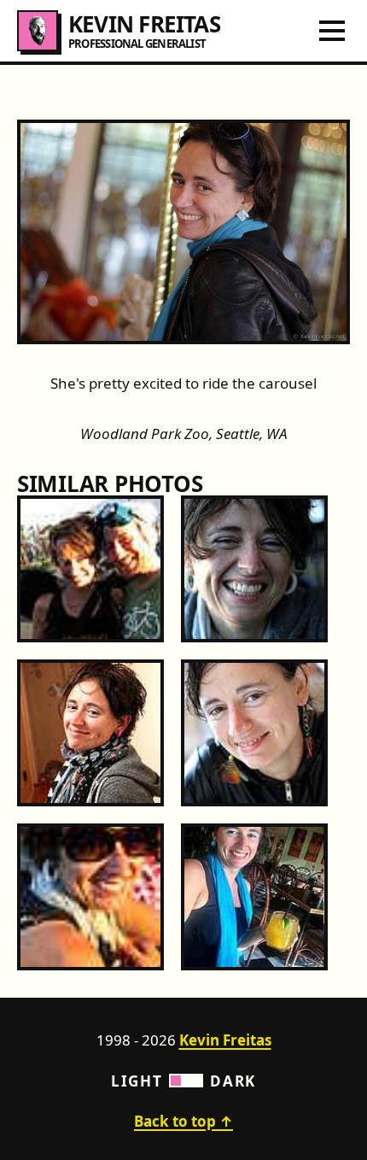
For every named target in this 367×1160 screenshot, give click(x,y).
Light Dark (183, 1081)
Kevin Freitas (225, 1040)
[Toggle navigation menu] (332, 30)
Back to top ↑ (183, 1121)
